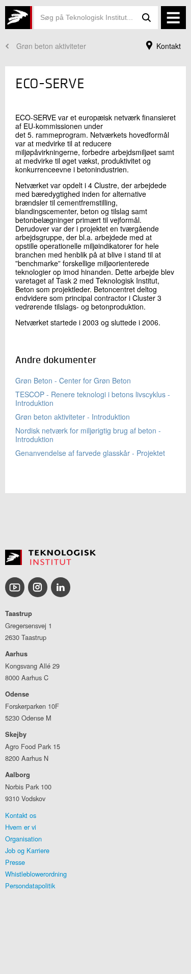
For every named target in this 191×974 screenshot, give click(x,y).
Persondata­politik (30, 885)
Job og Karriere (27, 850)
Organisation (23, 838)
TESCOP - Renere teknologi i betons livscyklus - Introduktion (92, 398)
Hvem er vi (20, 827)
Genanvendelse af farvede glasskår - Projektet (90, 453)
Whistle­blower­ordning (36, 874)
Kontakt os (20, 815)
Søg (146, 17)
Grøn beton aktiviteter (51, 46)
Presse (15, 862)
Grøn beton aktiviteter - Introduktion (72, 417)
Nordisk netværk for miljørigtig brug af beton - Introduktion (88, 434)
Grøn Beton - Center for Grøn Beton (73, 380)
